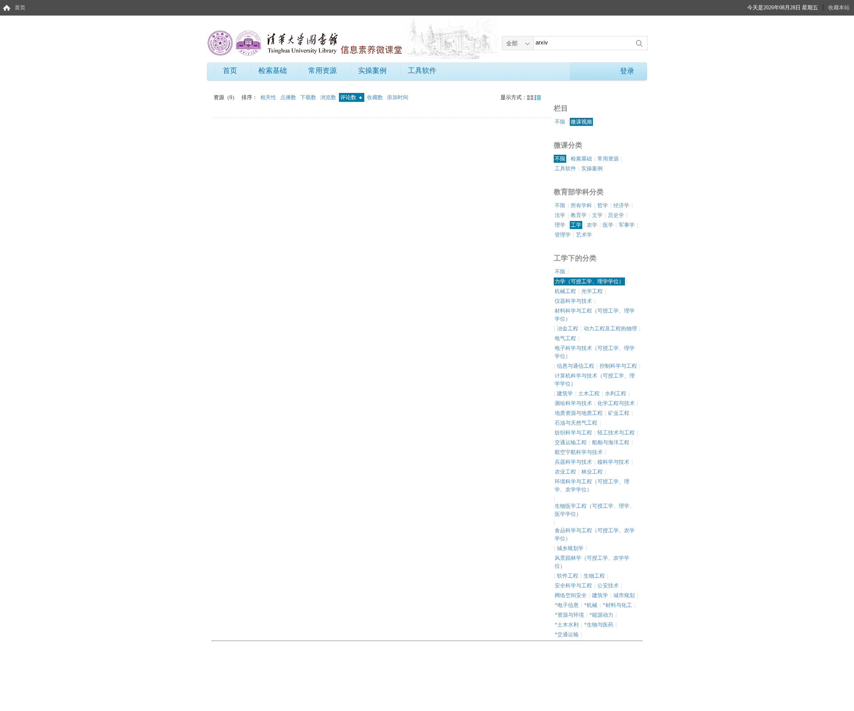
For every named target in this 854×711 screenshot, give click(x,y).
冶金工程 (567, 328)
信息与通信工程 (575, 366)
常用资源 (322, 70)
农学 (592, 225)
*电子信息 (567, 605)
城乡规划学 (570, 548)
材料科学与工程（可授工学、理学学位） (595, 315)
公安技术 (608, 585)
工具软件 (422, 70)
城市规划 (624, 595)
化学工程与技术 (616, 403)
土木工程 (589, 393)
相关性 (269, 97)
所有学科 (581, 205)
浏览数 (329, 97)
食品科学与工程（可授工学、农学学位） (595, 534)
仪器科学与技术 (573, 301)
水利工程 (615, 393)
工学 (576, 225)
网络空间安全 (571, 595)
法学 (560, 215)
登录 (627, 71)
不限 (560, 122)
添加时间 (397, 97)
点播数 (289, 97)
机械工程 (565, 291)
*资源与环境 (569, 615)
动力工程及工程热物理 (610, 328)
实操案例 (372, 70)
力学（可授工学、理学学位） (589, 281)
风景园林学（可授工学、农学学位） (592, 562)
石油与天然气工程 (576, 423)
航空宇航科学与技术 (579, 452)
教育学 (579, 215)
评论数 (349, 97)
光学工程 (592, 291)
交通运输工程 (571, 442)
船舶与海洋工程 (610, 442)
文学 (597, 215)
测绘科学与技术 (573, 403)
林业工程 (592, 472)
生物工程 (594, 576)
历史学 (616, 215)
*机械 (590, 605)
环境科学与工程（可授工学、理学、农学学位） (592, 485)
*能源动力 (601, 615)
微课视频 (581, 122)
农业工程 (565, 472)
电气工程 (565, 338)
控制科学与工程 (618, 366)
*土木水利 (567, 625)
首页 (20, 7)
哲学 (602, 205)
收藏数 (375, 97)
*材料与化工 (617, 605)
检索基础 (272, 70)
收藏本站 (839, 7)
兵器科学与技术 (573, 462)
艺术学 (584, 235)
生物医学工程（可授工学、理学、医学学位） (595, 510)
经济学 (621, 205)
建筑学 (565, 393)
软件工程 (567, 576)
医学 (608, 225)
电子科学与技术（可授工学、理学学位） (595, 352)
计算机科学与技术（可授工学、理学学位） (595, 380)
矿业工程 (618, 413)
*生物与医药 (598, 625)
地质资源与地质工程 (579, 413)
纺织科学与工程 (573, 433)
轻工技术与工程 (616, 433)
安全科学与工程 (573, 585)
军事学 (627, 225)
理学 (560, 225)
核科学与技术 (613, 462)
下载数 (309, 97)
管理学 (563, 235)
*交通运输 (567, 634)
